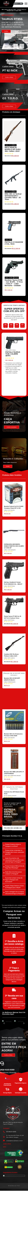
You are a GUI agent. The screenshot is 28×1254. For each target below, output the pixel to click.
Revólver (16, 277)
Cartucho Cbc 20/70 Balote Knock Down (14, 767)
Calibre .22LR (7, 654)
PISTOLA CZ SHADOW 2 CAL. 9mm (14, 243)
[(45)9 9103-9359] (2, 1063)
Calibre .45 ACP (7, 620)
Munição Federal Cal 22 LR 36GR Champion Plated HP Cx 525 (13, 507)
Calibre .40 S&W (7, 674)
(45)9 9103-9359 (7, 1070)
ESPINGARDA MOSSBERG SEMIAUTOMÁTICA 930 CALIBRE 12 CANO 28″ (14, 546)
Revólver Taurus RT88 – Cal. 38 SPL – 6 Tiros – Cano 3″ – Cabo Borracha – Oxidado (14, 282)
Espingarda (7, 355)
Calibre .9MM (8, 239)
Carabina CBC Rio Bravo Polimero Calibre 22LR (11, 651)
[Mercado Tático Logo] (13, 1113)
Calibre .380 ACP (7, 586)
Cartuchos (9, 770)
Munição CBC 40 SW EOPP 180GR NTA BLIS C (12, 671)
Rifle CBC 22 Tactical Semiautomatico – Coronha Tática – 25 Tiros (13, 196)
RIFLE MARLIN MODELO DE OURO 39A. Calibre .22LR (13, 149)
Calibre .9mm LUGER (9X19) (10, 750)
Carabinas (12, 654)
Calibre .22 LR (8, 145)
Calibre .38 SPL (9, 277)
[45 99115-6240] (4, 1132)
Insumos (6, 786)
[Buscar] (21, 4)
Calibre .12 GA (7, 549)
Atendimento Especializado (7, 1084)
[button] (4, 1023)
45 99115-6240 (11, 1131)
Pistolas (13, 586)
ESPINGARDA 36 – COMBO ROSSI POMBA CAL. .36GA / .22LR (13, 360)
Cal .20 (5, 770)
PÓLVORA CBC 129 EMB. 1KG (13, 784)
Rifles (14, 145)
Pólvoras (10, 786)
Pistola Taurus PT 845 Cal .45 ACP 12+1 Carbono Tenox (12, 617)
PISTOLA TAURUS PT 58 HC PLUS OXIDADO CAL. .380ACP (13, 583)
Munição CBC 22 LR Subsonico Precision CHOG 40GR (13, 709)
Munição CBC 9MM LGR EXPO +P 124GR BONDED (14, 747)
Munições (13, 510)
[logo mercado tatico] (6, 3)
